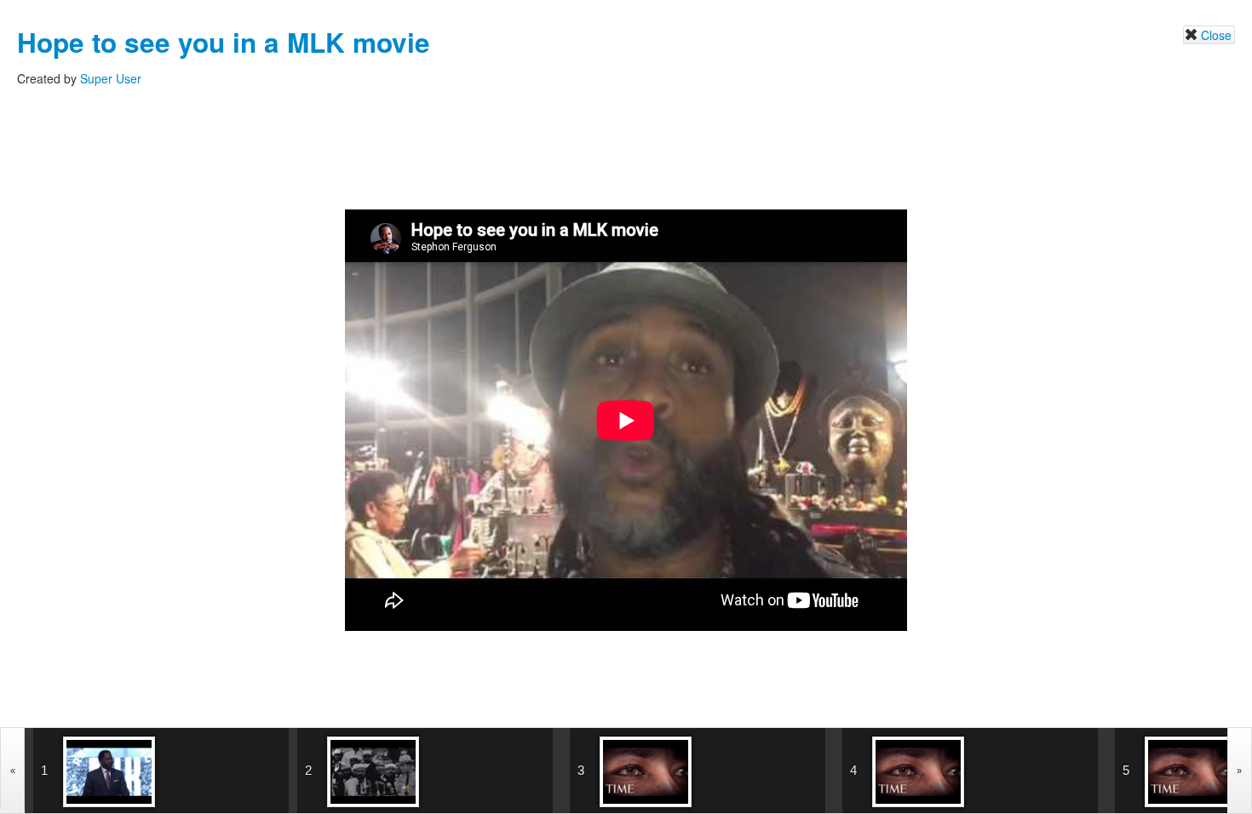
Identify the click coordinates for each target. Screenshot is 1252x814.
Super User (110, 78)
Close (1216, 34)
